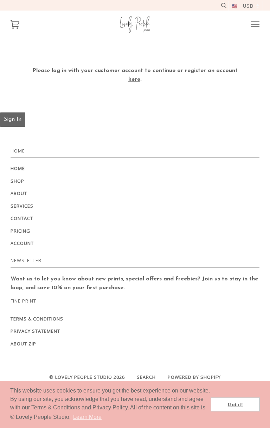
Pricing (20, 231)
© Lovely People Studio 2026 (87, 377)
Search (146, 377)
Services (22, 206)
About (19, 193)
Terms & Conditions (37, 319)
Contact (22, 218)
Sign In (12, 119)
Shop (17, 181)
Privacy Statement (35, 331)
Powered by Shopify (194, 377)
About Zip (23, 344)
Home (18, 168)
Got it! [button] (235, 404)
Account (22, 243)
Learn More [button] (87, 417)
